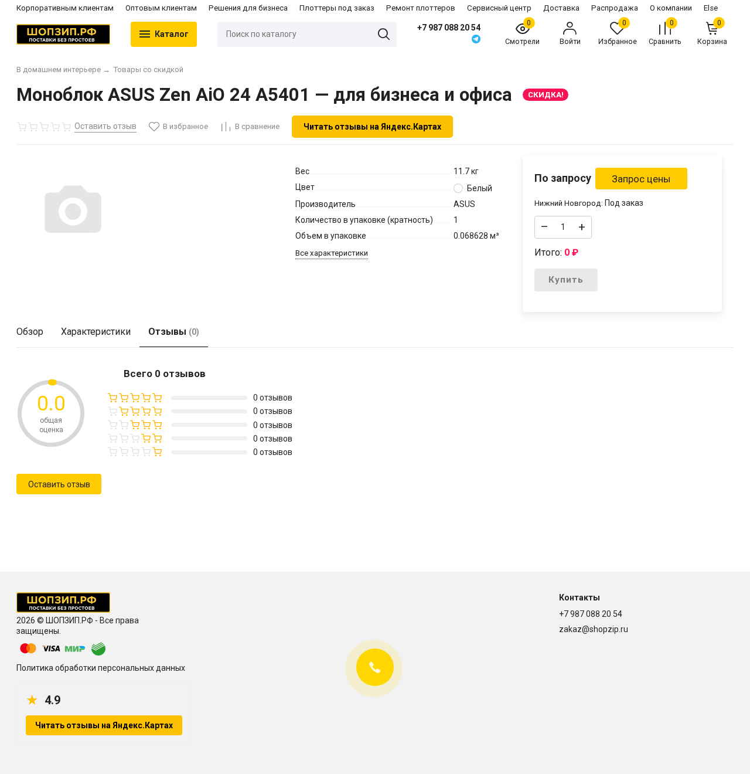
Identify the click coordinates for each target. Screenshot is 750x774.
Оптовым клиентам (161, 8)
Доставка (561, 8)
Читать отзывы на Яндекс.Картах (372, 126)
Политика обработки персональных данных (100, 668)
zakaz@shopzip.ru (593, 629)
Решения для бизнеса (248, 8)
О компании (671, 8)
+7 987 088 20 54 (448, 27)
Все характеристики (331, 253)
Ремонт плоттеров (420, 8)
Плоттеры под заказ (336, 8)
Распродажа (614, 8)
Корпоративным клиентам (65, 8)
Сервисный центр (499, 8)
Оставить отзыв (59, 484)
